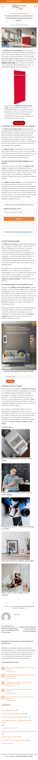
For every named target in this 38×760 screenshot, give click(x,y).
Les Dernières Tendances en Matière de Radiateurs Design (17, 721)
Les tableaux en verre (8, 728)
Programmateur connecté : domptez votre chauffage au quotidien (19, 682)
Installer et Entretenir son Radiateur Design (15, 717)
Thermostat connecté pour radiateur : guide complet (18, 561)
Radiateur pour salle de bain (10, 737)
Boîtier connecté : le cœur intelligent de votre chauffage (20, 697)
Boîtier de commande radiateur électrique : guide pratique (21, 668)
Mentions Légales (21, 756)
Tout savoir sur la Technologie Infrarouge (14, 740)
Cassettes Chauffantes (9, 710)
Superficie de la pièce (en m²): (12, 208)
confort (4, 318)
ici (6, 281)
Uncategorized (6, 743)
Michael (26, 25)
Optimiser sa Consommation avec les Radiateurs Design (19, 731)
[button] (2, 6)
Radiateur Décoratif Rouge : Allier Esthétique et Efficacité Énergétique (28, 629)
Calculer (19, 219)
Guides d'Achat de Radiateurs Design (19, 13)
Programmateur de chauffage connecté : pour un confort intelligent (21, 675)
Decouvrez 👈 (19, 123)
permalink (22, 608)
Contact (30, 756)
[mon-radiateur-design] (19, 6)
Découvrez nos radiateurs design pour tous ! (19, 232)
